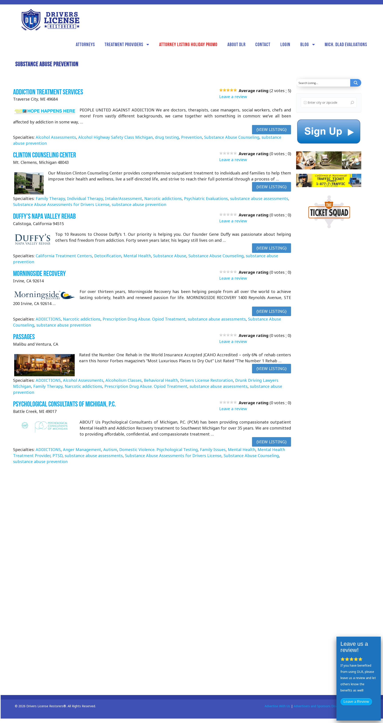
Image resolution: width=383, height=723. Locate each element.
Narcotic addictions (163, 198)
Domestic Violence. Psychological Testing (158, 449)
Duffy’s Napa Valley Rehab (44, 216)
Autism (110, 449)
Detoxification (107, 255)
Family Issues (213, 449)
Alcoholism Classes (124, 380)
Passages (24, 337)
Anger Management (82, 449)
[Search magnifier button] (355, 83)
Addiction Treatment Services (48, 92)
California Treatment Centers (64, 255)
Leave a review (233, 96)
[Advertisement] (329, 302)
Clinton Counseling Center (44, 155)
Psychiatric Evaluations (206, 198)
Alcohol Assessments (56, 137)
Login (285, 44)
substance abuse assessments (259, 198)
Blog (304, 44)
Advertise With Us (277, 706)
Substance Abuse (169, 255)
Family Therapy (50, 198)
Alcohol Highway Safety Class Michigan (115, 137)
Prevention (191, 137)
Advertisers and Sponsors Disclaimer (320, 706)
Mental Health (137, 255)
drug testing (167, 137)
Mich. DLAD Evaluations (346, 44)
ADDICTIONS (48, 319)
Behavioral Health (161, 380)
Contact (262, 44)
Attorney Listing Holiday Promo (188, 44)
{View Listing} (271, 129)
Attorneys (85, 44)
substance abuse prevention (139, 204)
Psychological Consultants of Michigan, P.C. (64, 404)
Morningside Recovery (39, 273)
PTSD (58, 455)
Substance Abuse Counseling (231, 137)
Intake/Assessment (123, 198)
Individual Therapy (85, 198)
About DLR (236, 44)
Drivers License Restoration (206, 380)
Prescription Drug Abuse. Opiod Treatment (144, 319)
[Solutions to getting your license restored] (50, 19)
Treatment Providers (124, 44)
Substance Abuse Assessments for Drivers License (61, 204)
